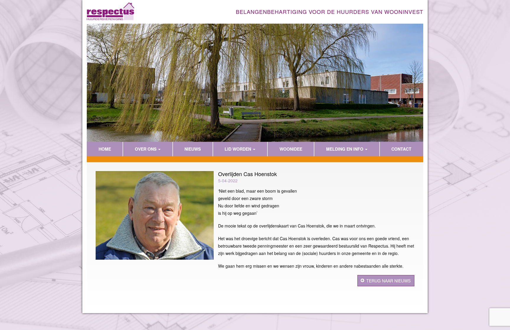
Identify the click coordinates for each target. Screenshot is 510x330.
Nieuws (192, 149)
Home (105, 149)
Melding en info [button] (345, 149)
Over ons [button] (146, 149)
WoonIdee (290, 149)
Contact (401, 149)
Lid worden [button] (238, 149)
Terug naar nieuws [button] (388, 281)
